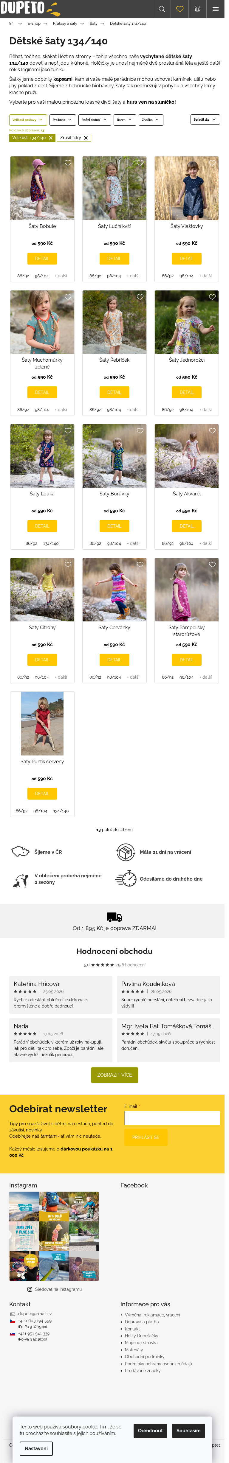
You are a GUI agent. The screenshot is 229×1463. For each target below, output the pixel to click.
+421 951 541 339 (33, 1333)
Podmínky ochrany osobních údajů (158, 1363)
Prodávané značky (143, 1370)
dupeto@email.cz (35, 1313)
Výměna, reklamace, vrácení (152, 1315)
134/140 (51, 543)
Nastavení (36, 1448)
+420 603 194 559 (35, 1320)
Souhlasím (189, 1431)
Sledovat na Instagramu (58, 1289)
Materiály (134, 1349)
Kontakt (132, 1329)
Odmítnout (150, 1431)
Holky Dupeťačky (141, 1335)
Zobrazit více (114, 1075)
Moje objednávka (141, 1342)
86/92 (23, 275)
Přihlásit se (146, 1137)
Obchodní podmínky (145, 1356)
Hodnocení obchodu (114, 951)
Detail (42, 258)
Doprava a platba (142, 1321)
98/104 (42, 275)
